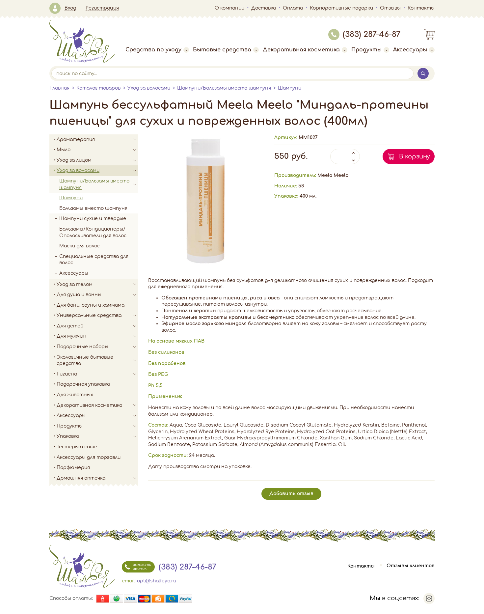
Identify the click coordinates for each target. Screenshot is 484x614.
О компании (229, 8)
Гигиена (67, 374)
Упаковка (68, 436)
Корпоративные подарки (341, 8)
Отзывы (390, 8)
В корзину (414, 156)
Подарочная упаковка (83, 384)
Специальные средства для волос (93, 259)
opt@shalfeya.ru (156, 580)
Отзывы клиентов (411, 566)
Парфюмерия (73, 467)
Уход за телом (75, 284)
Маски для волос (79, 245)
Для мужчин (71, 336)
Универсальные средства (89, 315)
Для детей (70, 325)
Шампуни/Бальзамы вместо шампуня (224, 88)
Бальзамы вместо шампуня (93, 208)
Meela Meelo (332, 175)
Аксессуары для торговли (89, 457)
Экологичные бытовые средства (85, 360)
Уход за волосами (148, 88)
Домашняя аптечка (81, 478)
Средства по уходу (153, 50)
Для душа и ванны (79, 294)
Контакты (421, 8)
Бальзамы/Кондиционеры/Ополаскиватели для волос (92, 232)
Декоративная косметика (301, 50)
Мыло (63, 149)
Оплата (293, 8)
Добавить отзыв (291, 493)
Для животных (75, 394)
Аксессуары (410, 50)
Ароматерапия (76, 139)
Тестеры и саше (77, 446)
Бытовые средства (222, 50)
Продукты (366, 50)
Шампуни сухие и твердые (92, 218)
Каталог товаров (98, 88)
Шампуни (289, 88)
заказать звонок (142, 567)
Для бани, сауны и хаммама (90, 305)
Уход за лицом (74, 160)
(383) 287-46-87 (371, 34)
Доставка (263, 8)
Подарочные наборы (82, 346)
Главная (59, 88)
